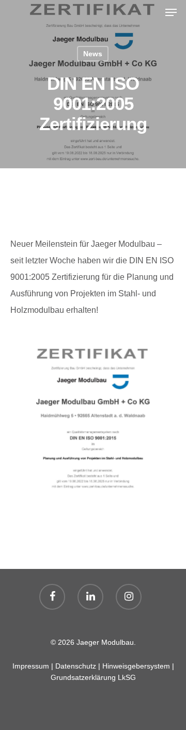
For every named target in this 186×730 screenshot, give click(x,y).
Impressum (30, 666)
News (92, 54)
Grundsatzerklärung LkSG (93, 677)
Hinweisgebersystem (136, 666)
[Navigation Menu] (171, 12)
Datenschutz (75, 666)
